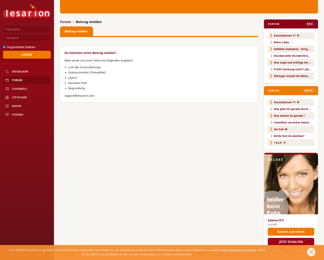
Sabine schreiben (291, 232)
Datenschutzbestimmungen (238, 250)
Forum (65, 21)
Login (27, 55)
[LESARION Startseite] (27, 11)
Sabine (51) (276, 220)
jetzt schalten (291, 242)
